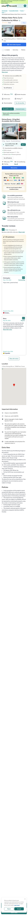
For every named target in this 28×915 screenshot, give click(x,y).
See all (16, 164)
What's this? (21, 232)
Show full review (7, 329)
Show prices (14, 167)
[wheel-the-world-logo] (9, 6)
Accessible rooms (8, 109)
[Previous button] (3, 50)
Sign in (23, 144)
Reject (9, 909)
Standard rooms (20, 109)
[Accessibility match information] (16, 144)
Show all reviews (14, 358)
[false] (25, 5)
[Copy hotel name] (19, 20)
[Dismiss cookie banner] (25, 899)
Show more (5, 72)
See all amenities (20, 103)
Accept (19, 909)
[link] (7, 50)
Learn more (17, 905)
